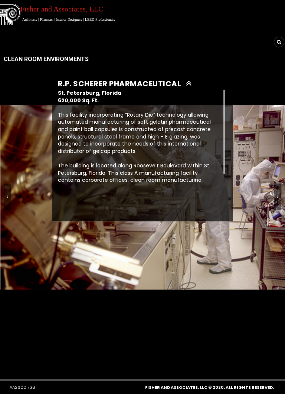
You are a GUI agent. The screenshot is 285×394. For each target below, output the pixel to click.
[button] (127, 357)
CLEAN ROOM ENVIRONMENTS (46, 59)
